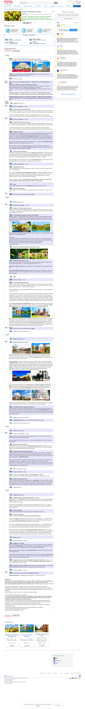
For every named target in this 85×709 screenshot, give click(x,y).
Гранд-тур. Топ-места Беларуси (26, 635)
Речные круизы (17, 6)
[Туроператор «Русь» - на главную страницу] (11, 2)
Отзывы (45, 6)
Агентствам (60, 6)
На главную (42, 673)
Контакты (68, 6)
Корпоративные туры (27, 6)
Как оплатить (38, 6)
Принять (58, 705)
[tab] (8, 51)
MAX (57, 663)
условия (38, 705)
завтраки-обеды (36, 42)
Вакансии (67, 673)
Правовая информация (76, 673)
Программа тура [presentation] (8, 50)
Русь (58, 22)
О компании (52, 6)
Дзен (57, 658)
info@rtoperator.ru (9, 676)
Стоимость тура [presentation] (16, 50)
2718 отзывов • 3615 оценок (66, 26)
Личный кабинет (76, 6)
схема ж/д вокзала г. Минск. (24, 75)
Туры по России (7, 6)
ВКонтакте (58, 660)
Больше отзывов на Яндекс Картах (68, 94)
